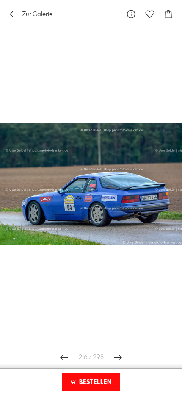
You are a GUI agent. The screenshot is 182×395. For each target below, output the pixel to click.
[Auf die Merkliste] (150, 14)
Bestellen (94, 382)
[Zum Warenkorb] (168, 14)
